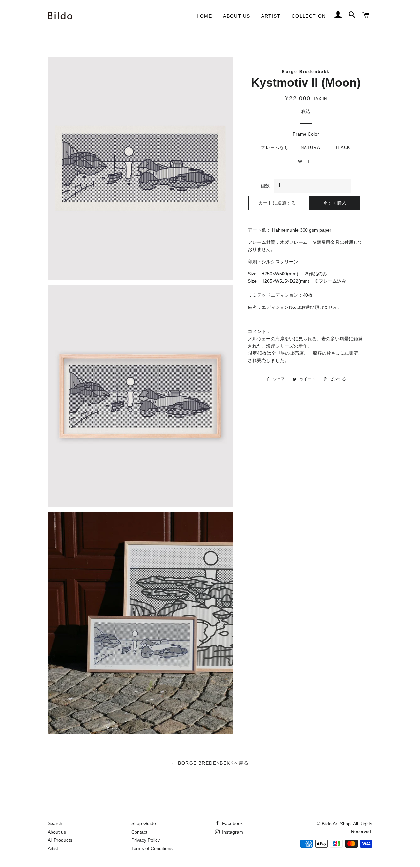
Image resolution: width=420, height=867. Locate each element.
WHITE (306, 161)
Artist (270, 16)
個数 (265, 185)
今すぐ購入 (335, 203)
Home (204, 16)
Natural (312, 147)
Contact (139, 832)
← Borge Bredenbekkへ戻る (210, 763)
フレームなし (275, 147)
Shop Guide (143, 823)
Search (55, 823)
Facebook (232, 823)
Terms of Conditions (152, 848)
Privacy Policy (145, 840)
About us (236, 16)
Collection (309, 16)
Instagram (232, 832)
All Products (60, 840)
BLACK (342, 147)
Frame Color (306, 134)
